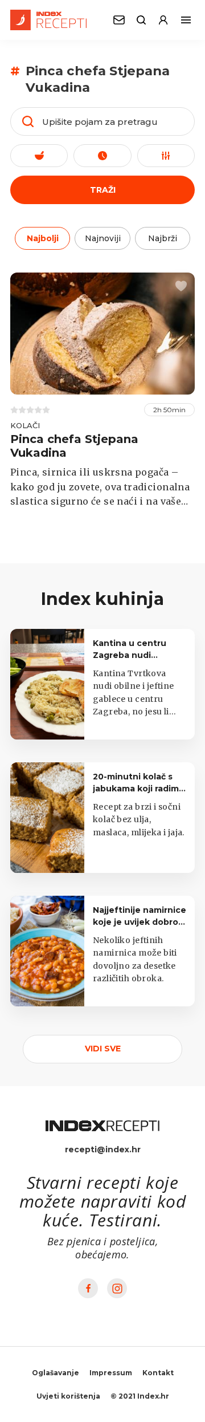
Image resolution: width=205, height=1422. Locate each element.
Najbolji (43, 238)
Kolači (25, 425)
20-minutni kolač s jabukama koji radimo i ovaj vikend (138, 788)
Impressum (110, 1372)
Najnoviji (103, 238)
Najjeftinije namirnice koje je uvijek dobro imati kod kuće (139, 922)
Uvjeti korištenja (68, 1396)
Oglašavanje (55, 1372)
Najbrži (162, 238)
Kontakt (158, 1372)
